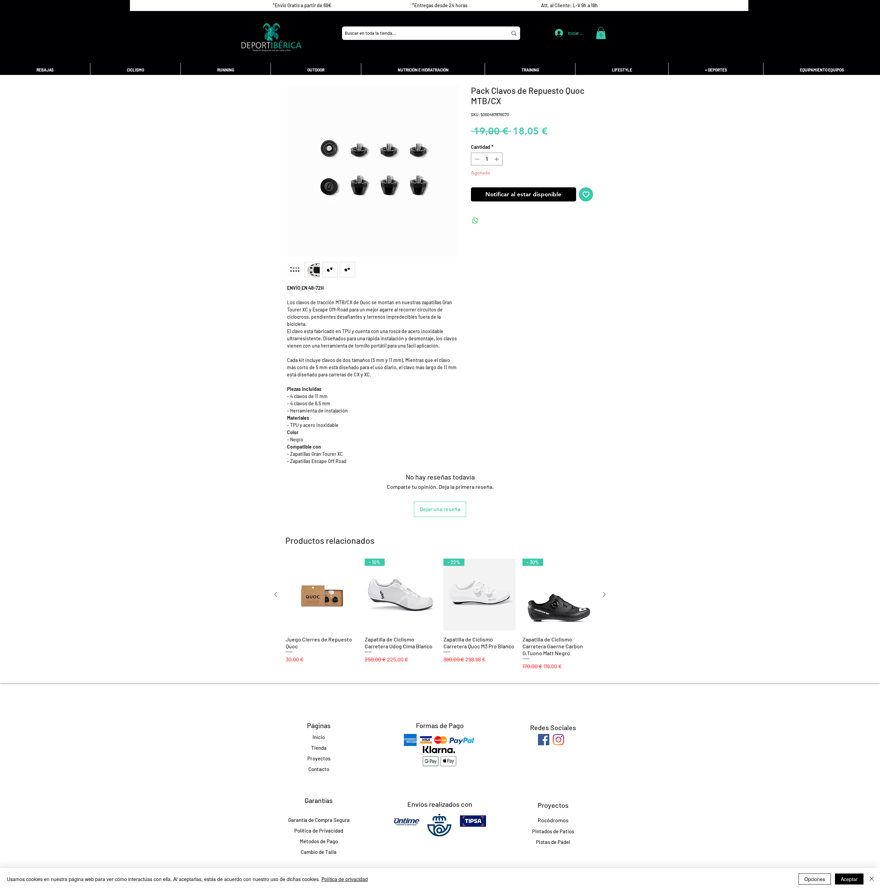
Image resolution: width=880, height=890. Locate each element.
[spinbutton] (487, 159)
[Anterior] (276, 594)
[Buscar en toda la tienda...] (514, 33)
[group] (440, 614)
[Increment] (497, 159)
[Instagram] (558, 739)
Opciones (814, 879)
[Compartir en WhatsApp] (475, 221)
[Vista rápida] (322, 595)
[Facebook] (543, 739)
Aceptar (849, 879)
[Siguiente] (604, 594)
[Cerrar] (872, 878)
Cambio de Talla (319, 852)
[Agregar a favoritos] (586, 194)
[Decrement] (476, 159)
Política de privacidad (344, 879)
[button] (601, 33)
